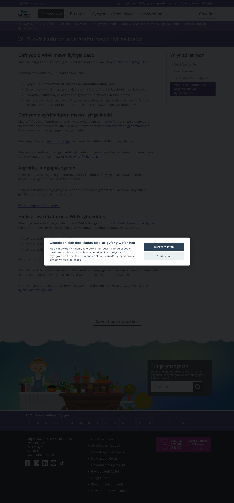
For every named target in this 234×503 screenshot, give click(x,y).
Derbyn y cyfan (164, 246)
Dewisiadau (164, 255)
